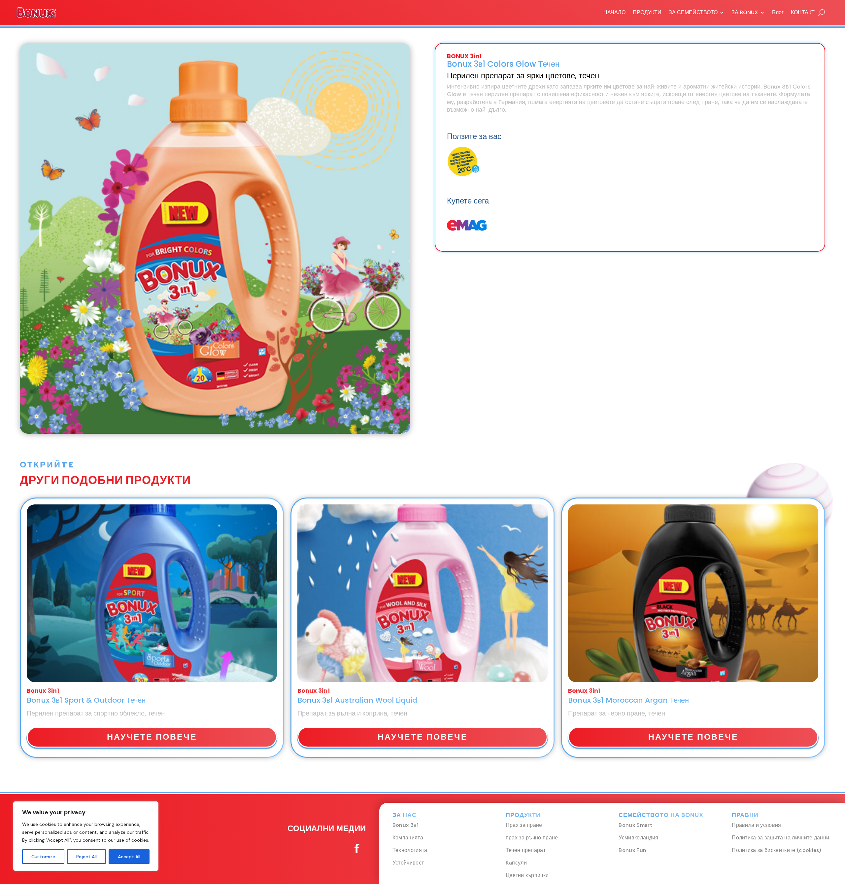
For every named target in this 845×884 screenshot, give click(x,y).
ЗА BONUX (744, 12)
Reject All (86, 857)
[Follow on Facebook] (357, 848)
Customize (43, 857)
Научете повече (152, 737)
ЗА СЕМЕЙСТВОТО (693, 12)
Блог (778, 12)
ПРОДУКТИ (647, 12)
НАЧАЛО (614, 12)
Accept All (129, 857)
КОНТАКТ (803, 12)
